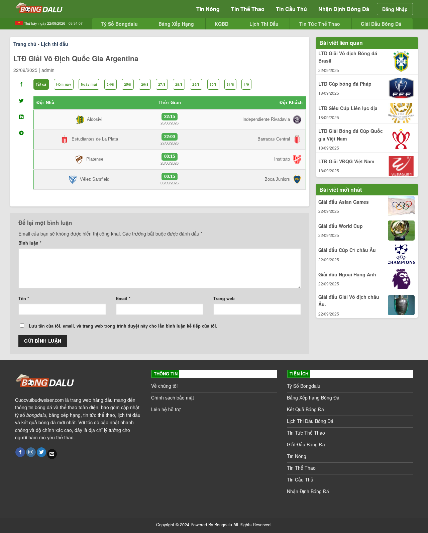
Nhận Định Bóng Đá (343, 9)
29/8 (196, 84)
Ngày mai (89, 84)
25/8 (127, 84)
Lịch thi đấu (54, 43)
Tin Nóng (208, 9)
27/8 (162, 84)
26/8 (144, 84)
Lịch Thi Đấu (264, 23)
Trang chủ (24, 43)
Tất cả (41, 84)
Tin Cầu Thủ (291, 9)
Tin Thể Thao (247, 9)
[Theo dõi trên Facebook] (20, 452)
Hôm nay (63, 84)
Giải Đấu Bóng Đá (381, 23)
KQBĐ (221, 23)
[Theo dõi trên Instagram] (31, 452)
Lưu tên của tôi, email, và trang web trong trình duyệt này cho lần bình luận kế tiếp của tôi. (123, 326)
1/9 (246, 84)
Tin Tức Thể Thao (319, 23)
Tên (23, 298)
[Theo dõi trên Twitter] (41, 452)
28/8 (179, 84)
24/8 (110, 84)
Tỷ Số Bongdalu (119, 23)
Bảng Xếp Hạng (176, 23)
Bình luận (29, 243)
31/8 (230, 84)
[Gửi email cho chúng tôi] (52, 454)
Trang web (224, 298)
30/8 (213, 84)
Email (123, 298)
